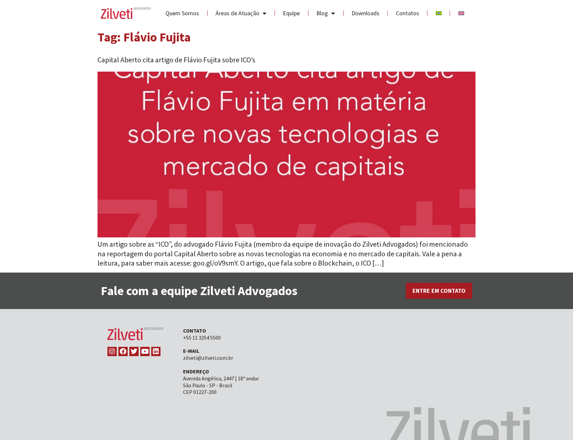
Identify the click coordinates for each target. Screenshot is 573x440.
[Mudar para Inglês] (461, 13)
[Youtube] (145, 351)
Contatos (407, 13)
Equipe (291, 13)
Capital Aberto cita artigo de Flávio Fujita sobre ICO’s (176, 59)
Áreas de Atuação (237, 13)
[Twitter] (134, 351)
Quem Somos (182, 13)
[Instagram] (112, 351)
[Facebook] (123, 351)
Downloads (365, 13)
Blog (322, 13)
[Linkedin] (155, 351)
